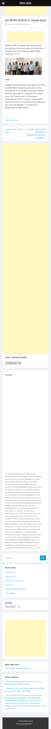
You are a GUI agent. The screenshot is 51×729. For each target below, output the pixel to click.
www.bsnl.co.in (10, 576)
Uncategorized (12, 120)
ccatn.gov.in (9, 585)
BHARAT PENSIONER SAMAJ (15, 589)
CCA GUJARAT (10, 593)
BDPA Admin (26, 24)
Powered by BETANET (24, 724)
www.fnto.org (10, 572)
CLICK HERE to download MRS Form (18, 668)
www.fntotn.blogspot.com (14, 581)
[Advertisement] (25, 9)
